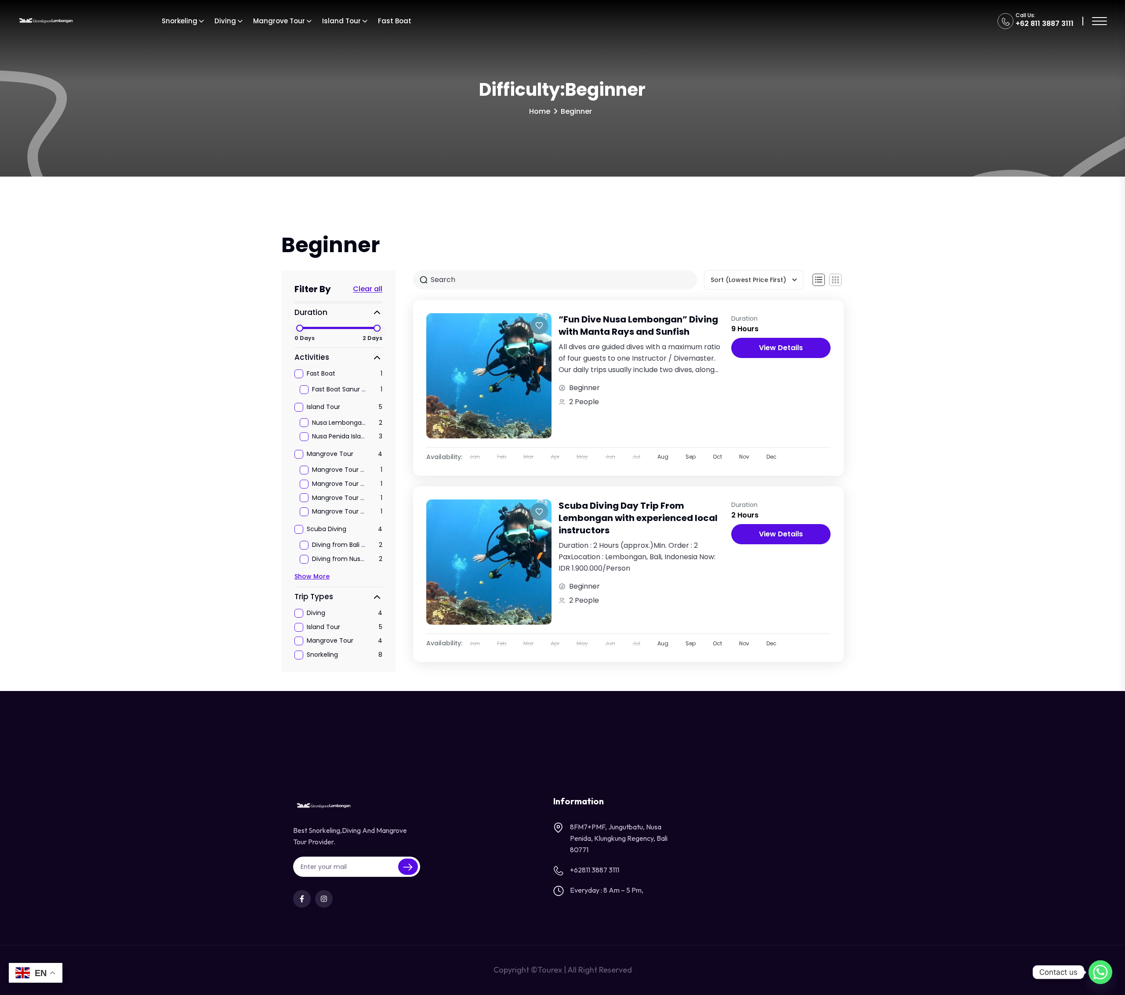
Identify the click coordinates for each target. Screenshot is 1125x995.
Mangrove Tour (279, 20)
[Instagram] (324, 899)
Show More (312, 576)
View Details (781, 348)
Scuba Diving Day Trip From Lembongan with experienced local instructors (638, 517)
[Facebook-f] (302, 899)
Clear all (367, 289)
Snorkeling (179, 20)
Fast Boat (394, 20)
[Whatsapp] (1100, 972)
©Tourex (546, 970)
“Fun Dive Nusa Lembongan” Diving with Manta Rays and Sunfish (638, 325)
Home (539, 111)
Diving (225, 20)
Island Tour (341, 20)
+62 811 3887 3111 (1045, 23)
